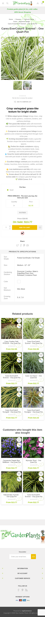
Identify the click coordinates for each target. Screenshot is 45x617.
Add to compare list (24, 102)
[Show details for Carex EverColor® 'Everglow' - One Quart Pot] (33, 397)
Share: (22, 241)
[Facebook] (18, 590)
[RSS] (26, 590)
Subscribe (33, 556)
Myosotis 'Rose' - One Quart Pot (33, 461)
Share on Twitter (17, 245)
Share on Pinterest (24, 245)
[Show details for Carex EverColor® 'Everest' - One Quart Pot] (33, 328)
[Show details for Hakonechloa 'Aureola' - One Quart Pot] (11, 481)
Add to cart (24, 227)
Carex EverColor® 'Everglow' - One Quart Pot (33, 411)
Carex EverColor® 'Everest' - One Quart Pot (33, 342)
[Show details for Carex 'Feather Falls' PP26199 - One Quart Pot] (11, 328)
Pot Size (22, 187)
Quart (12, 190)
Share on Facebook (21, 245)
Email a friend (27, 245)
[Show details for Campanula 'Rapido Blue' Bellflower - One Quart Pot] (11, 447)
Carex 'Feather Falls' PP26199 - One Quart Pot (11, 342)
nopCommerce (27, 611)
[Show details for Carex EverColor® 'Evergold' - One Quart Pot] (11, 397)
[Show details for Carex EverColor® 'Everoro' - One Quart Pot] (11, 362)
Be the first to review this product (22, 98)
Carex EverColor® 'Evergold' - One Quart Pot (12, 411)
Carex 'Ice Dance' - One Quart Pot (33, 377)
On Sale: (18, 221)
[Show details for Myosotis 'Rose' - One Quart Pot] (33, 447)
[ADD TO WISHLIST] (40, 227)
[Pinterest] (22, 590)
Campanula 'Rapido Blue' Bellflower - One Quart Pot (12, 461)
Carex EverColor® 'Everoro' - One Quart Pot (11, 377)
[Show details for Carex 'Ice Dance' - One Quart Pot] (33, 362)
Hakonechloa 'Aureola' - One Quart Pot (11, 495)
